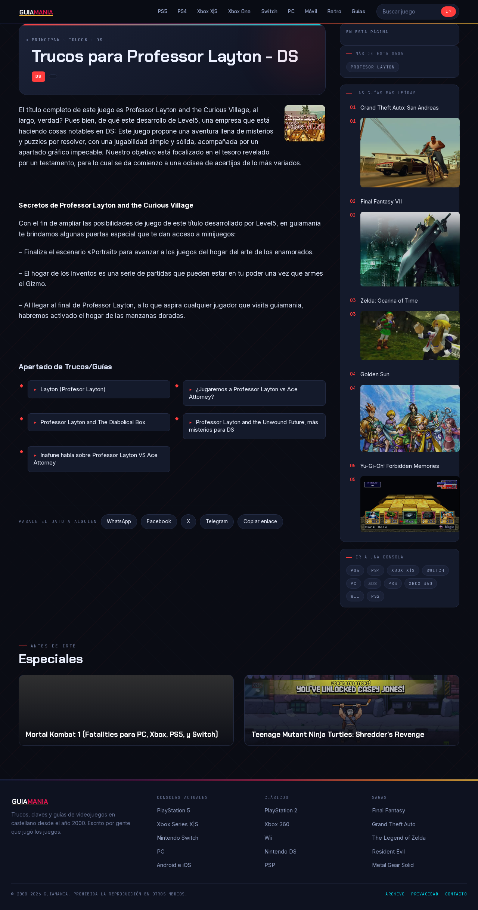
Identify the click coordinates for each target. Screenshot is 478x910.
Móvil (311, 11)
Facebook (159, 521)
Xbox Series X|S (177, 824)
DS (99, 39)
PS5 (162, 11)
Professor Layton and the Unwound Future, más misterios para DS (253, 426)
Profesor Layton (373, 67)
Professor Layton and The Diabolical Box (92, 422)
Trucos (78, 39)
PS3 (392, 583)
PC (291, 11)
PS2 (375, 596)
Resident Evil (388, 851)
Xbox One (239, 11)
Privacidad (424, 894)
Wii (355, 596)
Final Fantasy (388, 810)
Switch (269, 11)
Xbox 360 (420, 583)
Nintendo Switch (177, 837)
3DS (372, 583)
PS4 (182, 11)
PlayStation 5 (173, 810)
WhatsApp (119, 521)
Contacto (456, 894)
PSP (269, 865)
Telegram (217, 521)
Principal (46, 39)
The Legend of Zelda (399, 837)
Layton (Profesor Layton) (73, 389)
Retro (334, 11)
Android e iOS (174, 865)
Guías (358, 11)
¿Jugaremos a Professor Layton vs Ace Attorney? (243, 393)
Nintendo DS (280, 851)
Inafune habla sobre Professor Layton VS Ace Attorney (96, 458)
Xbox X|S (207, 11)
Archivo (394, 894)
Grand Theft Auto (394, 824)
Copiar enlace (260, 521)
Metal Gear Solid (393, 865)
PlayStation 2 (280, 810)
